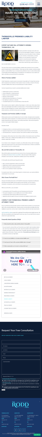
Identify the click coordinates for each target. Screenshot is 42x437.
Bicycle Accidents (8, 277)
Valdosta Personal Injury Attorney (29, 433)
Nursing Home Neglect (9, 292)
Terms (3, 382)
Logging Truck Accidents (10, 308)
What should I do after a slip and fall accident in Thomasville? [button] (17, 223)
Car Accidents (7, 280)
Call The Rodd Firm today (7, 212)
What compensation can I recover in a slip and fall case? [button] (16, 246)
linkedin (19, 430)
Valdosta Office (30, 413)
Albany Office (17, 413)
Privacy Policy (8, 382)
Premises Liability (8, 298)
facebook (23, 430)
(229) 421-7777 (27, 4)
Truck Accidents (8, 305)
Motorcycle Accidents (9, 289)
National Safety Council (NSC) (15, 154)
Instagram (15, 430)
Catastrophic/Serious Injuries (11, 283)
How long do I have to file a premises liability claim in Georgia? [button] (17, 242)
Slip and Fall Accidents (9, 302)
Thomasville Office (5, 413)
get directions (4, 426)
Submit (3, 389)
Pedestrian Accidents (9, 295)
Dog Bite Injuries (8, 286)
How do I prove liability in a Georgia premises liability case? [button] (16, 238)
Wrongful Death (8, 313)
